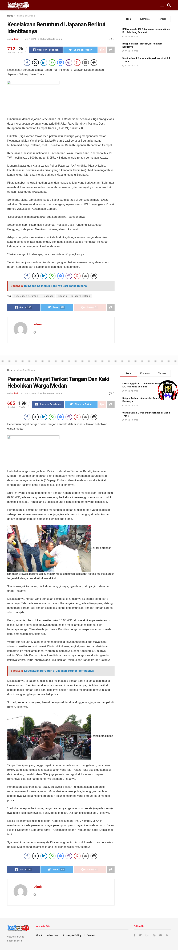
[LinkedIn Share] (44, 62)
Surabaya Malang (80, 296)
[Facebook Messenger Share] (60, 62)
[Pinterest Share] (77, 62)
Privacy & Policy (72, 935)
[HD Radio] (167, 390)
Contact (91, 935)
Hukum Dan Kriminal (25, 16)
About (38, 935)
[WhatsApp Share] (52, 62)
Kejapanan (48, 296)
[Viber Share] (69, 62)
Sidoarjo (62, 296)
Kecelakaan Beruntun (26, 296)
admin (15, 39)
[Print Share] (94, 62)
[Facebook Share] (27, 62)
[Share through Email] (85, 62)
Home (10, 16)
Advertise (52, 935)
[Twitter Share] (35, 62)
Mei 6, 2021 (30, 39)
